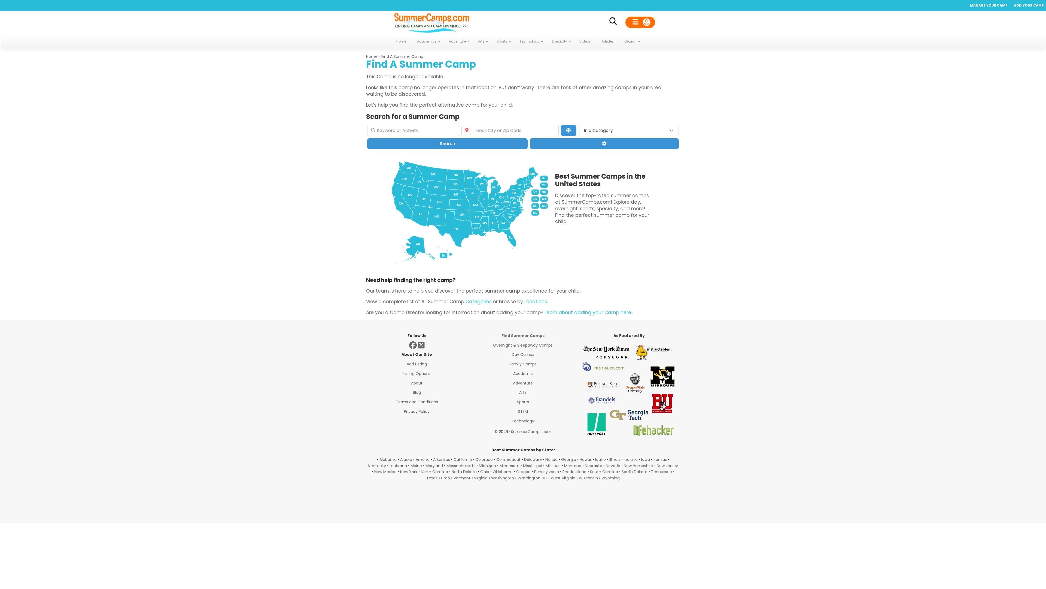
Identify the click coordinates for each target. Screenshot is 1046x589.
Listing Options (417, 373)
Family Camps (523, 364)
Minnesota (509, 465)
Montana (572, 465)
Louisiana (398, 465)
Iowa (645, 459)
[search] (613, 22)
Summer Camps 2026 (432, 22)
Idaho (600, 459)
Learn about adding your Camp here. (588, 312)
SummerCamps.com (531, 431)
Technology (523, 421)
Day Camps (523, 354)
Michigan (487, 465)
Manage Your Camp (989, 5)
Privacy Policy (417, 411)
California (463, 459)
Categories (479, 301)
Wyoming (610, 478)
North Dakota (464, 471)
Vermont (462, 478)
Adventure (523, 383)
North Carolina (434, 471)
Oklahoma (503, 471)
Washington (502, 478)
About (416, 383)
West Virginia (563, 478)
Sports (523, 402)
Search (455, 143)
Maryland (434, 465)
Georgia (568, 459)
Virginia (481, 478)
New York (408, 471)
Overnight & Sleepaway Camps (523, 345)
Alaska (406, 459)
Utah (445, 478)
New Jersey (667, 465)
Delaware (533, 459)
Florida (551, 459)
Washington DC (532, 478)
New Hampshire (638, 465)
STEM (523, 411)
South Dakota (634, 471)
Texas (431, 478)
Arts (523, 392)
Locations (535, 301)
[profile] (640, 22)
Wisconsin (588, 478)
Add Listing (417, 364)
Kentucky (377, 465)
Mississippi (532, 465)
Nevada (613, 465)
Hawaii (586, 459)
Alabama (388, 459)
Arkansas (441, 459)
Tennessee (661, 471)
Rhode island (574, 471)
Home (372, 56)
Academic (523, 373)
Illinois (614, 459)
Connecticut (508, 459)
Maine (416, 465)
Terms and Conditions (417, 402)
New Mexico (385, 471)
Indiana (631, 459)
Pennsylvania (546, 471)
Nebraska (593, 465)
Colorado (484, 459)
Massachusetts (460, 465)
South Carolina (604, 471)
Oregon (523, 471)
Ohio (484, 471)
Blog (417, 392)
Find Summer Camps (523, 335)
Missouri (553, 465)
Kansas (660, 459)
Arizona (423, 459)
